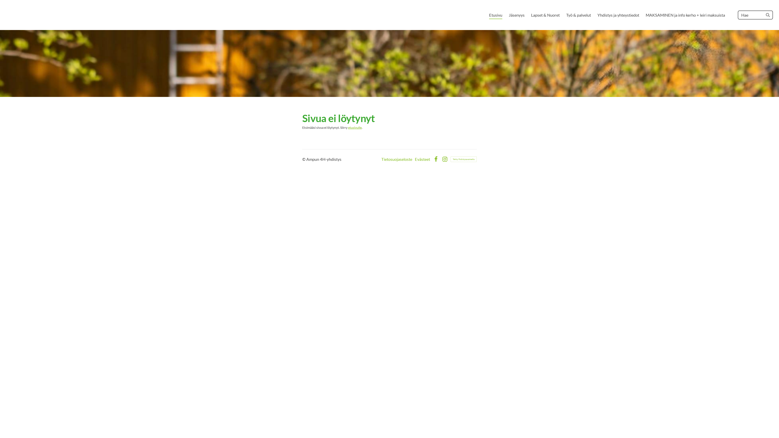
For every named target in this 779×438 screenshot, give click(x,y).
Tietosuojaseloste (396, 159)
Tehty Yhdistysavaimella (464, 159)
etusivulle (355, 127)
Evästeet (422, 159)
